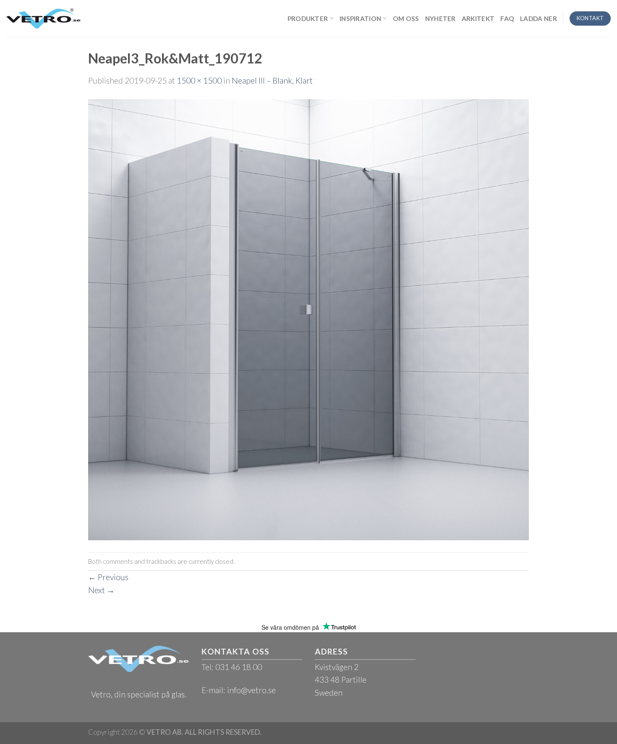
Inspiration (360, 18)
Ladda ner (538, 18)
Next (101, 590)
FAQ (507, 18)
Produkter (308, 18)
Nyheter (440, 18)
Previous (108, 577)
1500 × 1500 (199, 80)
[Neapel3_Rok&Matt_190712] (308, 318)
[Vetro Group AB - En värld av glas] (43, 18)
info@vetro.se (251, 690)
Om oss (406, 18)
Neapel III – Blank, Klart (272, 80)
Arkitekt (478, 18)
